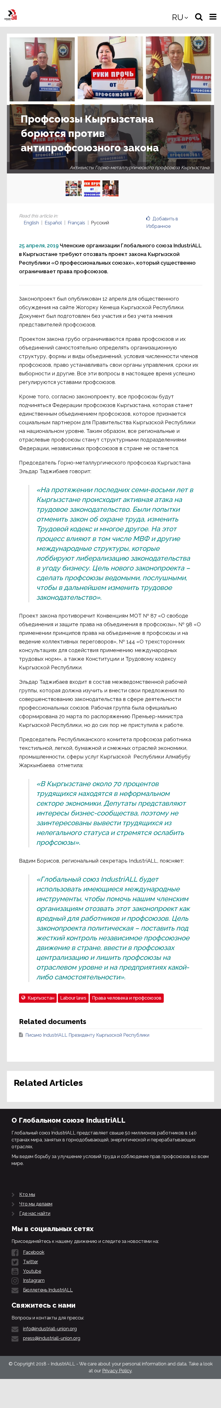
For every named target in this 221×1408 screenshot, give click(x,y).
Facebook (33, 1252)
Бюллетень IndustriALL (48, 1290)
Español (53, 223)
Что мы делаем (35, 1204)
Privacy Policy (117, 1370)
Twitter (30, 1261)
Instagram (34, 1280)
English (31, 223)
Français (76, 223)
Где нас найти (34, 1213)
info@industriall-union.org (50, 1328)
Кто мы (27, 1194)
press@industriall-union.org (51, 1338)
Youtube (32, 1271)
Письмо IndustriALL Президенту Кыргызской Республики (87, 1035)
